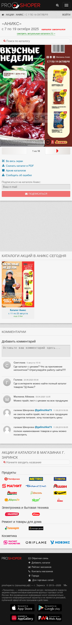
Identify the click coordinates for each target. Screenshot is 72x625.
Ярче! (36, 499)
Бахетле (36, 486)
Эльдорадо (12, 514)
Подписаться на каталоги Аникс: (21, 182)
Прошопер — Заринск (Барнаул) (21, 5)
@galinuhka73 (43, 410)
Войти (66, 14)
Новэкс (60, 542)
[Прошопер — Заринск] (3, 14)
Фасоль (36, 493)
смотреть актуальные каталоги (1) (35, 33)
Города (35, 575)
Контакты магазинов (42, 571)
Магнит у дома (12, 486)
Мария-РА (12, 499)
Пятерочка (12, 479)
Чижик (60, 493)
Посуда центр (36, 528)
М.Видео (36, 514)
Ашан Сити (12, 493)
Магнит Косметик (12, 542)
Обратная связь (39, 558)
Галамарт (12, 528)
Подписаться (37, 194)
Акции (10, 14)
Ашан (60, 486)
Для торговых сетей (42, 580)
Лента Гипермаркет (60, 479)
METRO (36, 479)
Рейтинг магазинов (41, 566)
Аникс (20, 14)
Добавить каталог (40, 562)
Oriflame (36, 542)
